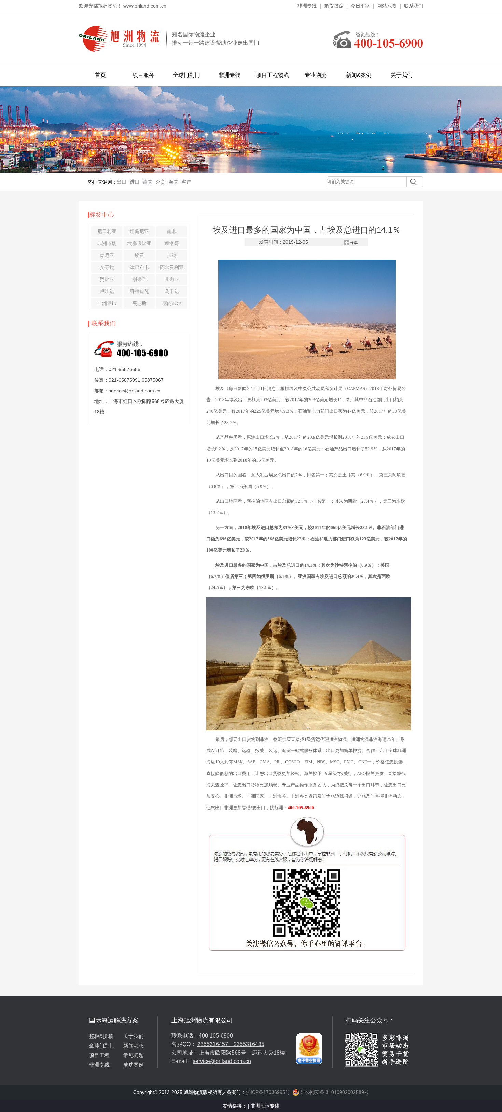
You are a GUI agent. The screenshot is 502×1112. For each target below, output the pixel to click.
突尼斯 (139, 303)
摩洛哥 (172, 243)
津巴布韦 (139, 267)
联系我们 (413, 6)
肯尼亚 (107, 255)
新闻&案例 (359, 75)
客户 (186, 182)
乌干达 (172, 291)
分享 (354, 242)
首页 (100, 75)
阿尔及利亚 (172, 267)
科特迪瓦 (139, 291)
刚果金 (139, 279)
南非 (172, 231)
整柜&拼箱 (101, 1036)
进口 (134, 182)
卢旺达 (107, 291)
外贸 (160, 182)
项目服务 (143, 75)
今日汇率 (360, 6)
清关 (147, 182)
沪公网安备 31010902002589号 (334, 1092)
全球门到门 (186, 75)
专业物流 (315, 75)
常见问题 (133, 1055)
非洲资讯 (106, 303)
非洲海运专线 (265, 1106)
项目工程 (99, 1055)
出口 (121, 182)
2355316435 (249, 1044)
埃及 (139, 255)
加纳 (172, 255)
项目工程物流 (272, 75)
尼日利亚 (106, 231)
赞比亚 (107, 279)
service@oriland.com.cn (222, 1061)
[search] (411, 182)
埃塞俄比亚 (139, 243)
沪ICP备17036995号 (268, 1092)
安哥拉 (107, 267)
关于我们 (402, 75)
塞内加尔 (171, 303)
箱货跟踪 (333, 6)
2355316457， (215, 1044)
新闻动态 (133, 1045)
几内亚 (172, 279)
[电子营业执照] (309, 1019)
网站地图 (386, 6)
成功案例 (133, 1065)
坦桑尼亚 (139, 231)
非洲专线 (307, 6)
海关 (173, 182)
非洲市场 (106, 243)
